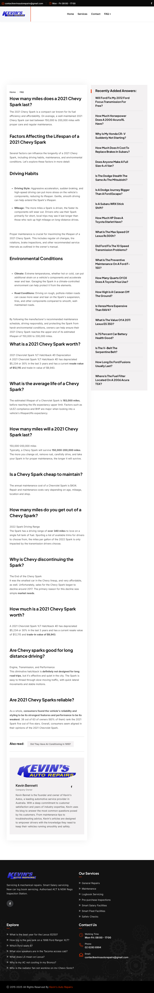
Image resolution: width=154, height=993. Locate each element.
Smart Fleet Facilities (93, 910)
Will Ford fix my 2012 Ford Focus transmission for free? (112, 101)
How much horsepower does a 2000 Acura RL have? (110, 119)
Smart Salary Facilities (94, 905)
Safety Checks (90, 916)
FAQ (106, 13)
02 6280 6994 (93, 947)
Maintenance (89, 888)
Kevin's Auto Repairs (61, 986)
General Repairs (91, 883)
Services (82, 13)
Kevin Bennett (27, 785)
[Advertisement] (77, 44)
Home (70, 13)
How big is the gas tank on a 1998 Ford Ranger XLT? (39, 940)
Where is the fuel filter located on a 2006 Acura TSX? (112, 380)
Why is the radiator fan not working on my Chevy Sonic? (42, 967)
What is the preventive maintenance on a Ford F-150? (112, 263)
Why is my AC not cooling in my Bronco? (33, 962)
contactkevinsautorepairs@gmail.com (24, 3)
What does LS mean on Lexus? (27, 956)
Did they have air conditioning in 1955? (50, 744)
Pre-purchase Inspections (96, 899)
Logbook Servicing (92, 894)
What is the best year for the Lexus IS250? (34, 934)
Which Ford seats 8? (21, 945)
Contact (95, 13)
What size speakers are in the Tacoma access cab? (39, 951)
